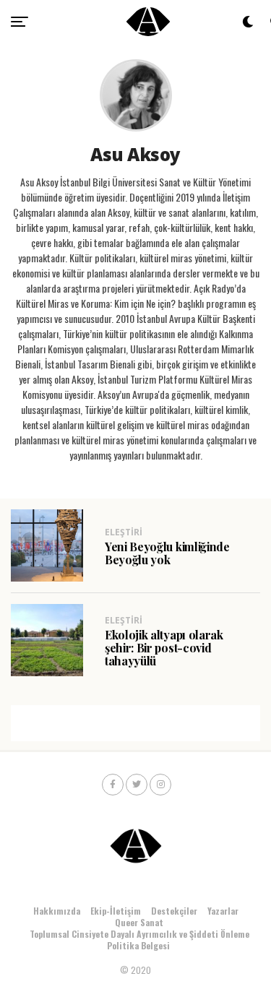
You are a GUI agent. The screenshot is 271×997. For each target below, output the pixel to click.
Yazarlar (222, 911)
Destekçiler (174, 911)
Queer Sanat (139, 922)
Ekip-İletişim (115, 911)
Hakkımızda (56, 911)
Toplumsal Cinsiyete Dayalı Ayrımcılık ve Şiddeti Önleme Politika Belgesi (139, 939)
